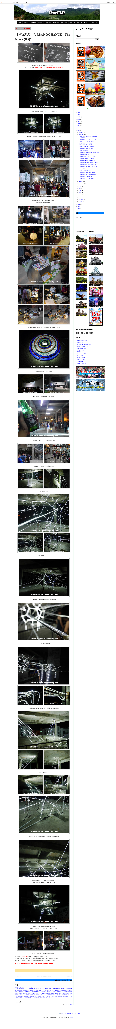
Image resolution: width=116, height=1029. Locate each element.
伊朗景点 (70, 990)
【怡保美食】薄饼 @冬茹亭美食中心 (87, 174)
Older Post (69, 976)
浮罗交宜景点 (28, 991)
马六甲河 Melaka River (82, 346)
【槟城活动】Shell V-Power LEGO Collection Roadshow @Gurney (87, 157)
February (81, 199)
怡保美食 (34, 991)
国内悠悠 (33, 23)
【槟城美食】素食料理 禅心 (85, 144)
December (81, 132)
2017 (78, 125)
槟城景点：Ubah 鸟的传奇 (63, 996)
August (80, 186)
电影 (54, 988)
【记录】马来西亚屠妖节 (85, 170)
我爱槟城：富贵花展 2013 (25, 996)
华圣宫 (78, 352)
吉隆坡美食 (62, 990)
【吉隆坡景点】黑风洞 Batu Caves (87, 160)
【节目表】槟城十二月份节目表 (86, 146)
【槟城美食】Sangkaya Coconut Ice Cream (88, 162)
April (80, 194)
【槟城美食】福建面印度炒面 (86, 148)
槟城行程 (56, 23)
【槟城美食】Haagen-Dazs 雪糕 (86, 178)
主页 (21, 990)
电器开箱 (17, 997)
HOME (20, 22)
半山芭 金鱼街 (58, 994)
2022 (78, 114)
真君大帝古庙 (80, 350)
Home (38, 976)
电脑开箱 (48, 991)
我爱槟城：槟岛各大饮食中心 (36, 996)
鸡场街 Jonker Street (82, 340)
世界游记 (34, 990)
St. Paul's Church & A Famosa (84, 344)
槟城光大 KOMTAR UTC (47, 996)
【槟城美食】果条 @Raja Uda (86, 154)
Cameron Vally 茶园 (81, 353)
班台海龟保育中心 (81, 359)
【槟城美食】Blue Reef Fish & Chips (87, 164)
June (80, 190)
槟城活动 (48, 23)
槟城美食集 (64, 23)
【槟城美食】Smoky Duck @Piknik (87, 172)
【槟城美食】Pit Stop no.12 (85, 176)
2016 (78, 128)
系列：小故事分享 (63, 993)
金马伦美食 (69, 993)
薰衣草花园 (80, 355)
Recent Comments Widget (69, 1004)
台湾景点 (39, 990)
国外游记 (26, 23)
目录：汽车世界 (26, 997)
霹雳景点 (25, 993)
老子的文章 (47, 997)
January (81, 201)
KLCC (31, 994)
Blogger (71, 1017)
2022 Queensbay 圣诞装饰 (25, 994)
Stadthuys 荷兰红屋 (81, 348)
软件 (33, 993)
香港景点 (63, 988)
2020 (78, 119)
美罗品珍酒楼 (42, 997)
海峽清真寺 (80, 342)
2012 (78, 208)
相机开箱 (38, 997)
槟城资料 (29, 993)
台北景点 (57, 990)
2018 (78, 123)
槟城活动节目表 (48, 988)
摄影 (41, 988)
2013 (78, 206)
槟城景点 (41, 23)
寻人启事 (67, 994)
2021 (78, 117)
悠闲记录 (87, 23)
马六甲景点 (58, 991)
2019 (78, 121)
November (81, 134)
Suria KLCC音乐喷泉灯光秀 (50, 994)
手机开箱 (94, 23)
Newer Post (18, 976)
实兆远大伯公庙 (81, 357)
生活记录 (25, 990)
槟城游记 (21, 993)
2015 (78, 130)
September (81, 183)
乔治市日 (72, 23)
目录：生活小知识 (32, 997)
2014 (78, 204)
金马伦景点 (53, 991)
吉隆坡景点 (63, 994)
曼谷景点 (29, 990)
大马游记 (58, 988)
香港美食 (17, 994)
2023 (78, 112)
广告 (62, 991)
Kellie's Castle (80, 361)
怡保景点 (22, 991)
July (80, 188)
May (80, 192)
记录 (17, 988)
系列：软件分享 (50, 990)
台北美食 (17, 991)
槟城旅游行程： (55, 996)
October (81, 181)
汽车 (55, 993)
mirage (18, 990)
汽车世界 (70, 996)
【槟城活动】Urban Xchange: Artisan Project (89, 152)
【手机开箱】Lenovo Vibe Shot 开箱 (87, 139)
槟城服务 (38, 991)
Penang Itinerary (41, 994)
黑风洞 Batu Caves (81, 363)
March (80, 197)
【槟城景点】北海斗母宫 (85, 150)
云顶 (66, 990)
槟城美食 (30, 988)
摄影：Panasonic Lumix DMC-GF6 (46, 993)
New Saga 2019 (35, 994)
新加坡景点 (43, 991)
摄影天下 (79, 23)
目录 (57, 993)
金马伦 (51, 997)
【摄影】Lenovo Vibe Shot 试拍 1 (86, 141)
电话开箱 (20, 997)
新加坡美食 (66, 991)
